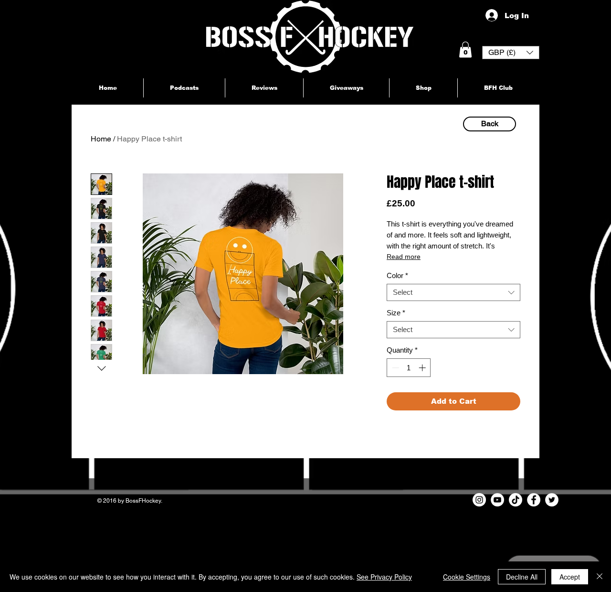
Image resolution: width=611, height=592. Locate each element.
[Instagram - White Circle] (479, 499)
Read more (404, 256)
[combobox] (453, 292)
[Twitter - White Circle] (551, 499)
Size (396, 313)
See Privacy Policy (384, 576)
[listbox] (510, 52)
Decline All (521, 576)
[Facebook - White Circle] (533, 499)
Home (101, 138)
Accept (569, 576)
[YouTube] (497, 499)
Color (397, 275)
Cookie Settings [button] (466, 576)
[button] (465, 49)
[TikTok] (515, 499)
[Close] (599, 576)
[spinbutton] (409, 368)
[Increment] (423, 368)
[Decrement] (394, 368)
